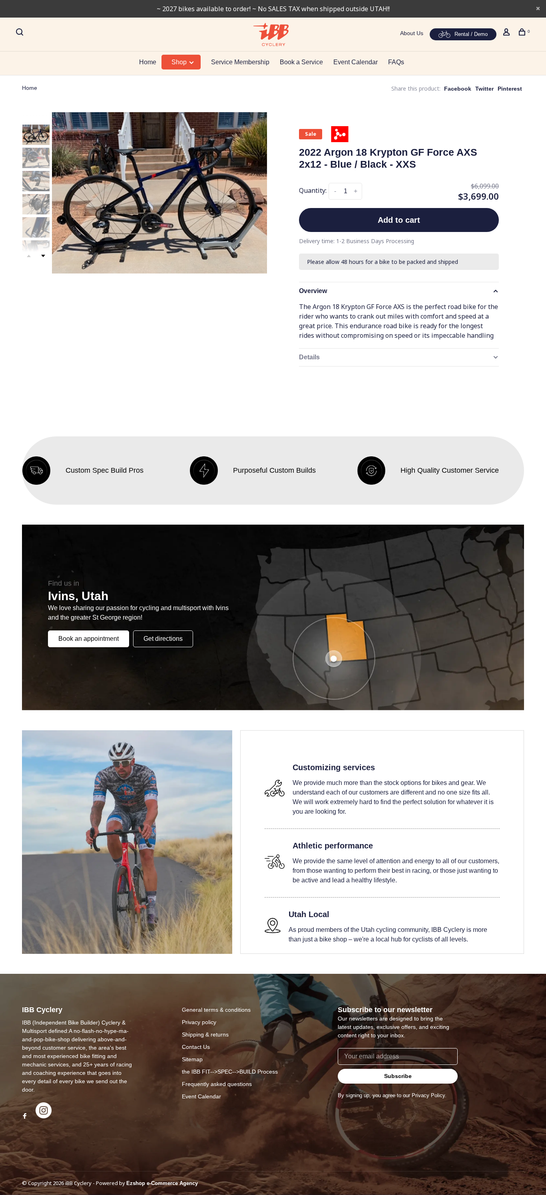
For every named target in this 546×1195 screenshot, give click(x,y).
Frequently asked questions (217, 1084)
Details (309, 357)
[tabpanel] (159, 192)
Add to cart (399, 220)
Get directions (163, 638)
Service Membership (240, 62)
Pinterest (510, 88)
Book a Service (301, 62)
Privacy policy (199, 1022)
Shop (179, 62)
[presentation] (36, 134)
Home (147, 62)
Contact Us (196, 1047)
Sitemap (192, 1059)
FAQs (396, 62)
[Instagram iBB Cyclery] (44, 1116)
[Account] (507, 33)
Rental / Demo (471, 34)
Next (43, 256)
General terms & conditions (216, 1010)
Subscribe (398, 1076)
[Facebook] (25, 1116)
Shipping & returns (205, 1034)
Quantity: (313, 190)
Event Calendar (355, 62)
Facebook (457, 88)
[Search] (20, 33)
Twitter (484, 88)
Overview (313, 290)
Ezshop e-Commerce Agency (162, 1183)
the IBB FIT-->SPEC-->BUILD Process (230, 1071)
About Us (411, 33)
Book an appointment (88, 638)
